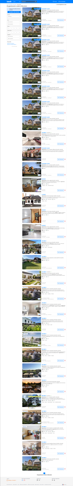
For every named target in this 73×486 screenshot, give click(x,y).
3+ (16, 28)
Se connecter (62, 1)
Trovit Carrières (15, 484)
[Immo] (22, 480)
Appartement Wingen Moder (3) (11, 44)
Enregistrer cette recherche (14, 12)
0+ (8, 28)
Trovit (7, 4)
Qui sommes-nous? (9, 484)
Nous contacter (42, 484)
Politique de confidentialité (23, 484)
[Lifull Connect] (11, 480)
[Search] (35, 1)
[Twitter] (39, 480)
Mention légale (37, 484)
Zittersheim (19, 4)
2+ (14, 28)
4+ (19, 28)
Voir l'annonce (60, 20)
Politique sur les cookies (31, 484)
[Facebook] (37, 480)
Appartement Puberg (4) (10, 43)
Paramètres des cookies (47, 484)
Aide (18, 484)
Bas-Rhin (14, 4)
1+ (11, 28)
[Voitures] (24, 480)
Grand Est (11, 4)
